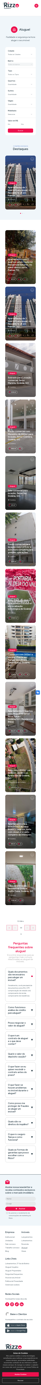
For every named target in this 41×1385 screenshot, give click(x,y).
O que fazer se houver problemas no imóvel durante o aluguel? (18, 1089)
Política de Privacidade (14, 1281)
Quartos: (12, 81)
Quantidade (12, 84)
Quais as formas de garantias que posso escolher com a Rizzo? (18, 1154)
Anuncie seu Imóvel (12, 1278)
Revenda (25, 1244)
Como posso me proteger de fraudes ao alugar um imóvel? (18, 1107)
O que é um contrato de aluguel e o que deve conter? (18, 1039)
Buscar (20, 130)
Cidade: (11, 51)
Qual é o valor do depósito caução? (17, 1055)
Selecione (11, 114)
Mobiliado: (12, 111)
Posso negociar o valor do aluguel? (17, 1024)
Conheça (20, 182)
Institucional (10, 1237)
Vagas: (10, 101)
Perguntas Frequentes (14, 1274)
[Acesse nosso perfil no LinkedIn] (22, 1304)
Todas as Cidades (14, 54)
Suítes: (11, 91)
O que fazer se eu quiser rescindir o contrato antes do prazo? (17, 1070)
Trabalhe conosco (12, 1248)
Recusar (20, 1380)
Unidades (9, 1241)
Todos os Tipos (13, 74)
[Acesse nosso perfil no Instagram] (12, 1304)
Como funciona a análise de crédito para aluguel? (17, 1010)
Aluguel (24, 1248)
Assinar (22, 1209)
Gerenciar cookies (12, 1285)
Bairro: (11, 61)
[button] (20, 213)
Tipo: (10, 71)
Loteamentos (26, 1241)
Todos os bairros (14, 64)
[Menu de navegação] (36, 6)
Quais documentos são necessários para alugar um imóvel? (17, 976)
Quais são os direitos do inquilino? (18, 1123)
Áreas (23, 1251)
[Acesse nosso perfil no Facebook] (7, 1304)
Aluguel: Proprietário (13, 1271)
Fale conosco (10, 1244)
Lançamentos (26, 1237)
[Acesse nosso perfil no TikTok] (17, 1304)
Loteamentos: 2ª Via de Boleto (17, 1264)
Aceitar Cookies (20, 1374)
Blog (7, 1251)
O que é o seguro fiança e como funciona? (16, 1137)
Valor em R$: (13, 121)
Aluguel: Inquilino (11, 1267)
